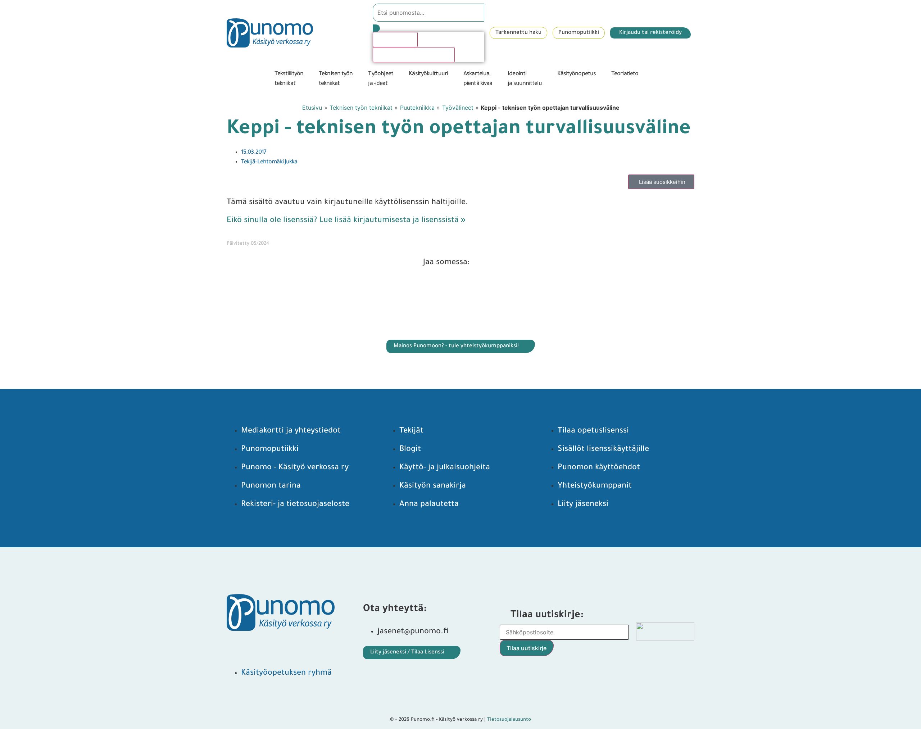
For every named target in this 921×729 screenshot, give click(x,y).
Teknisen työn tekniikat (361, 107)
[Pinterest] (264, 647)
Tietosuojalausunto (509, 720)
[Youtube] (291, 647)
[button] (293, 79)
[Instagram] (318, 647)
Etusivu (312, 107)
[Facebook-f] (237, 647)
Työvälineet (457, 107)
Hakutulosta (395, 39)
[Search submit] (376, 28)
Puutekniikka (417, 107)
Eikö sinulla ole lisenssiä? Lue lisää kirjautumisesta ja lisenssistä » (346, 221)
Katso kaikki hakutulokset (414, 54)
